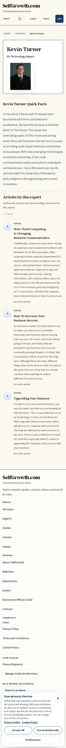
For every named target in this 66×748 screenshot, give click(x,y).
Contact (8, 609)
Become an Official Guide (17, 600)
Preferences (33, 740)
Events (7, 590)
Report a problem (15, 690)
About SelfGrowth (13, 562)
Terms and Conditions (16, 638)
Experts (20, 33)
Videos (7, 547)
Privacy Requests (13, 664)
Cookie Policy (11, 648)
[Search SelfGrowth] (20, 19)
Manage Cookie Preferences (21, 673)
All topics (8, 509)
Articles (7, 537)
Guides (7, 528)
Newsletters (10, 581)
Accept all (18, 730)
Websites (8, 572)
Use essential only (48, 730)
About (6, 18)
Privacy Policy (11, 629)
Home (7, 33)
